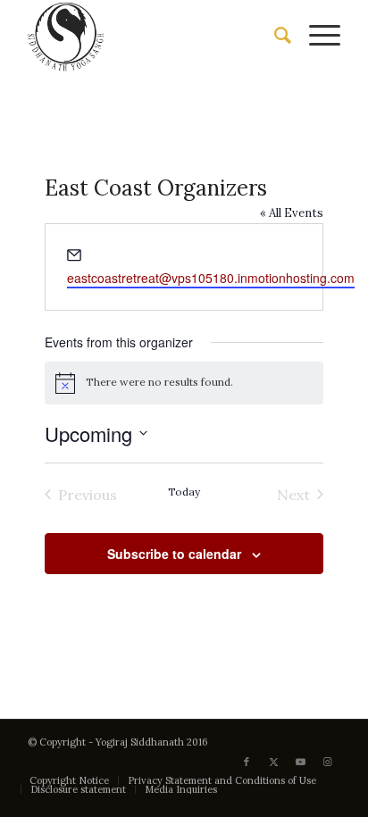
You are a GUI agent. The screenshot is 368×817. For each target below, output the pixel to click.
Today (184, 491)
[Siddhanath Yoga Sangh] (153, 35)
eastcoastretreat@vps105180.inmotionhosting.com (211, 278)
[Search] (273, 35)
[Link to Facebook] (246, 761)
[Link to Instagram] (327, 761)
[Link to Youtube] (300, 761)
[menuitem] (273, 35)
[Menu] (315, 35)
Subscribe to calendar (174, 554)
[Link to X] (273, 761)
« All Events (291, 213)
